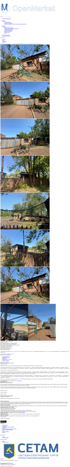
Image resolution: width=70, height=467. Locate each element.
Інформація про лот (5, 357)
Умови (3, 432)
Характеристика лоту (6, 356)
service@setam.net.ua (11, 464)
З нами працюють (8, 22)
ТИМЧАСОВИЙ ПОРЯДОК (7, 429)
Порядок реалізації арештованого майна (11, 28)
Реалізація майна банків (9, 27)
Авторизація (4, 18)
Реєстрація (9, 18)
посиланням (23, 412)
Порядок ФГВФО (5, 431)
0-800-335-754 (10, 463)
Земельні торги (7, 32)
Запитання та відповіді (8, 23)
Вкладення (4, 358)
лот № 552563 (19, 380)
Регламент (4, 26)
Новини (3, 25)
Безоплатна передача (8, 31)
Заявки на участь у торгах (6, 359)
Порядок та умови (5, 360)
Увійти (3, 436)
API (3, 430)
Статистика (4, 426)
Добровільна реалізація (9, 29)
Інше (5, 33)
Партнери (4, 427)
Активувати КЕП (5, 437)
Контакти (4, 21)
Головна (1, 458)
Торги (3, 20)
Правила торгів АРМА (9, 30)
